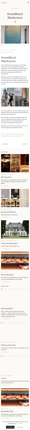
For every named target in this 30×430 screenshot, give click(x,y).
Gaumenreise (15, 8)
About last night (4, 286)
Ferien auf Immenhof (9, 243)
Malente (3, 240)
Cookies (19, 423)
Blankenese (4, 52)
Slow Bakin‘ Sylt (7, 275)
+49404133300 (20, 134)
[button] (28, 2)
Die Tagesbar (6, 177)
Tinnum (6, 272)
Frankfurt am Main (6, 209)
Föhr (2, 342)
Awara (3, 378)
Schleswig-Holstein (11, 240)
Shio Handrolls (7, 308)
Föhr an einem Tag (8, 345)
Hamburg (10, 52)
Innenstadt (10, 174)
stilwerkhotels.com (20, 136)
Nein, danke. (20, 427)
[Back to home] (4, 2)
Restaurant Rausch (8, 212)
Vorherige (5, 144)
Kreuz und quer (4, 152)
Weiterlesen (6, 185)
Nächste (25, 144)
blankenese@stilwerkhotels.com (8, 136)
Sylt (2, 272)
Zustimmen (10, 427)
